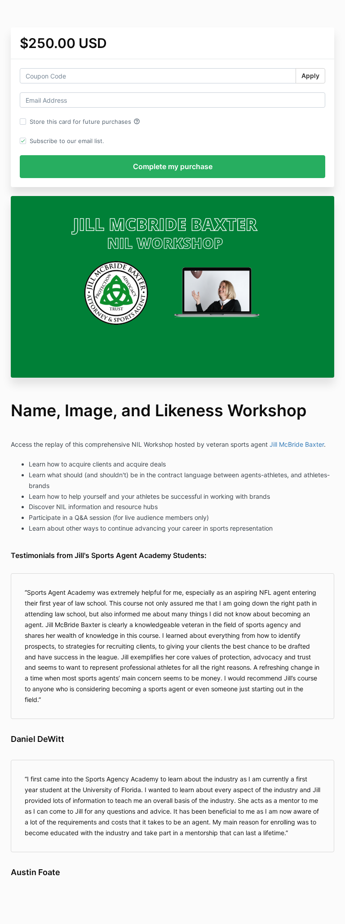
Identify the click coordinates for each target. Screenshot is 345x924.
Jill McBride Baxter (297, 444)
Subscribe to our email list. (67, 140)
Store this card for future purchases (85, 121)
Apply (310, 75)
